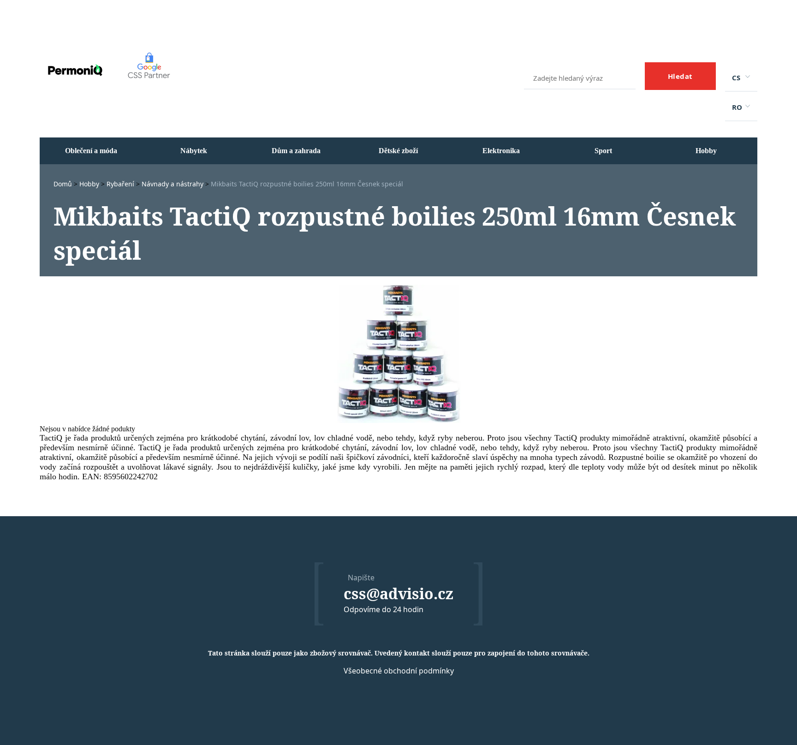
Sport (603, 151)
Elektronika (501, 151)
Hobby (706, 151)
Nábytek (193, 151)
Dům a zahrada (296, 151)
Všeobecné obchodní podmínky (399, 671)
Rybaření (121, 183)
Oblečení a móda (91, 151)
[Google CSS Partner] (146, 94)
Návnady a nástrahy (173, 183)
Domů (64, 183)
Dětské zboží (398, 151)
